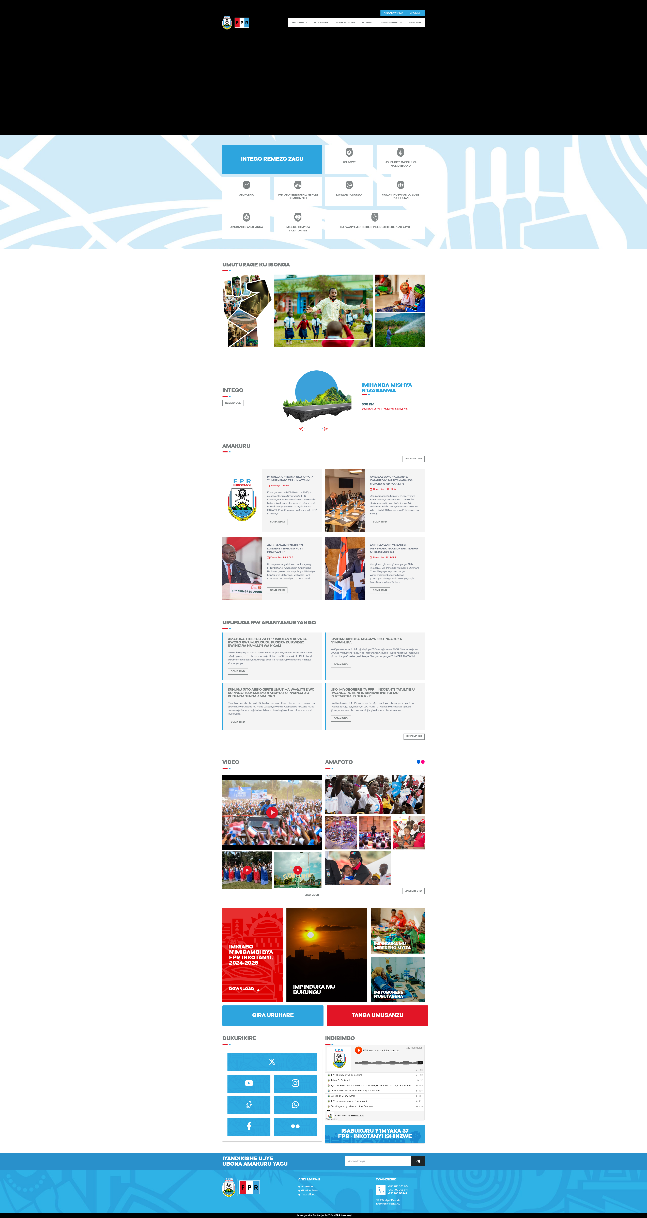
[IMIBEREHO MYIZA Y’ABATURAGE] (298, 217)
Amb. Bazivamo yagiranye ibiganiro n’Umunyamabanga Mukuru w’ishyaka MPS (391, 480)
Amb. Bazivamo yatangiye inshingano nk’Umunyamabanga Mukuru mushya (394, 549)
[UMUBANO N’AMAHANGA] (246, 217)
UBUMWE (349, 162)
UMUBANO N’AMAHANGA (246, 227)
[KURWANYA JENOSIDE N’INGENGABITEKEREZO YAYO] (375, 217)
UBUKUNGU (246, 195)
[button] (301, 429)
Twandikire (415, 23)
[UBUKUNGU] (246, 185)
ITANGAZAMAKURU (389, 23)
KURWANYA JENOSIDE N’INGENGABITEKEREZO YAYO (375, 227)
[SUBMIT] (418, 1161)
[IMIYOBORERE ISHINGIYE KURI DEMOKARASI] (298, 185)
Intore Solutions (346, 23)
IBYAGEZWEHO (321, 23)
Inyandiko (367, 23)
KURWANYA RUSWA (349, 195)
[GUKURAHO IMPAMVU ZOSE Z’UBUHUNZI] (400, 185)
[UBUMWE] (349, 152)
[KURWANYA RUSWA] (349, 185)
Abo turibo (297, 23)
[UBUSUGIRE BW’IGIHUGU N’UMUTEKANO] (400, 152)
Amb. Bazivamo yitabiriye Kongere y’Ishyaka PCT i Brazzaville (285, 549)
